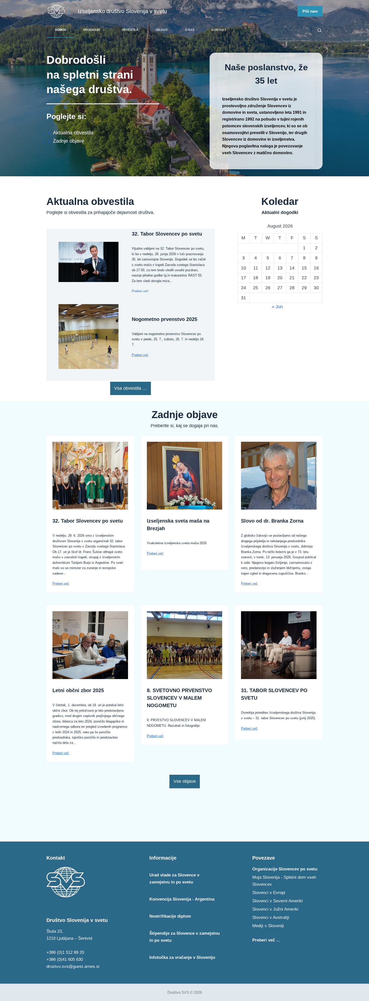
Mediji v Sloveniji (268, 925)
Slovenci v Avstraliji (270, 917)
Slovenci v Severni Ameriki (277, 901)
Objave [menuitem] (162, 30)
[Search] (319, 30)
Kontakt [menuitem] (219, 30)
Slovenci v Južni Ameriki (275, 909)
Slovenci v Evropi (268, 892)
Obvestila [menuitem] (130, 30)
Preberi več (140, 291)
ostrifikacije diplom (170, 916)
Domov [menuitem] (60, 30)
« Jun (277, 306)
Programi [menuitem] (91, 30)
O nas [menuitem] (190, 30)
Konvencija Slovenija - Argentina (181, 899)
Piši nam (310, 11)
